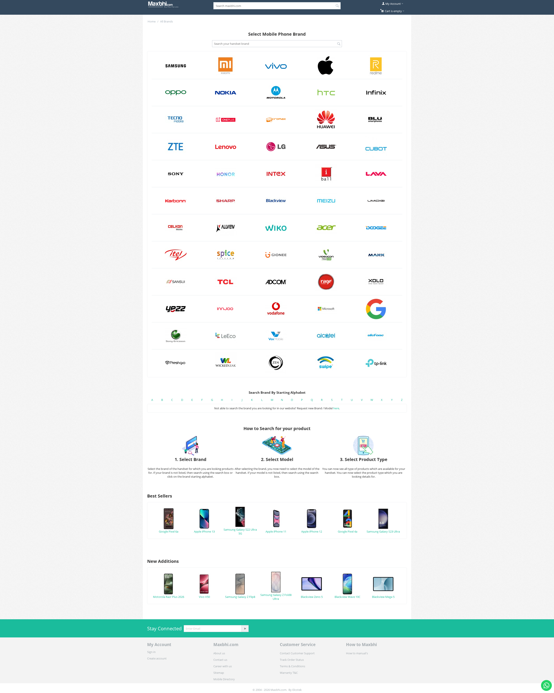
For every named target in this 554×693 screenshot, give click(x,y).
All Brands (166, 21)
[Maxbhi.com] (163, 4)
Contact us (220, 660)
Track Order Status (292, 660)
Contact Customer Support (297, 653)
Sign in (151, 652)
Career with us (222, 666)
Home (152, 21)
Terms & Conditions (292, 666)
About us (219, 653)
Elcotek (297, 690)
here (336, 408)
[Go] (245, 628)
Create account (157, 658)
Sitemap (218, 673)
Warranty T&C (289, 673)
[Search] (337, 6)
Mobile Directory (224, 679)
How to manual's (357, 653)
